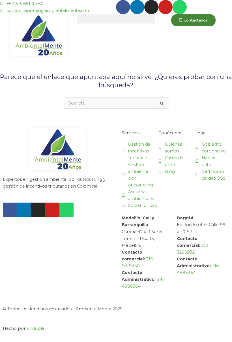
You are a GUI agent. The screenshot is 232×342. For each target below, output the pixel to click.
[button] (115, 19)
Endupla (35, 328)
